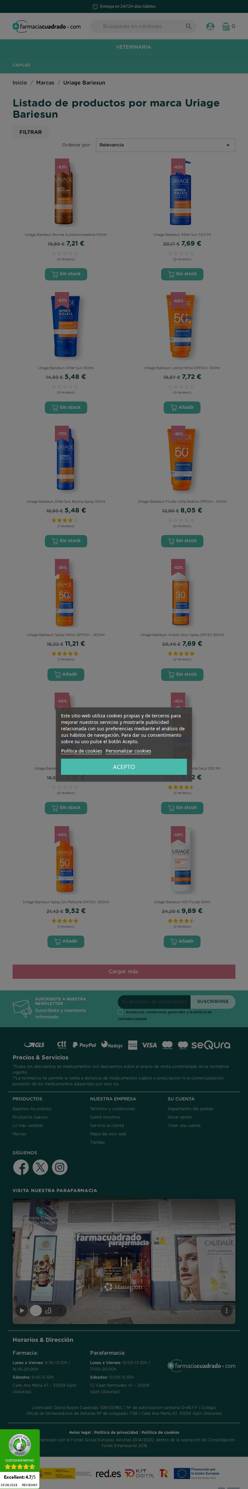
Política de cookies (81, 750)
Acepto (124, 767)
